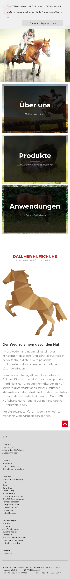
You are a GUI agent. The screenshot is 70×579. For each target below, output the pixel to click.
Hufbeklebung (9, 513)
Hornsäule (7, 534)
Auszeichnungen (10, 453)
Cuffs (4, 482)
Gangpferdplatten (11, 504)
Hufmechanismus (10, 466)
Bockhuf (6, 526)
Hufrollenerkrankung (12, 543)
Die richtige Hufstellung (13, 469)
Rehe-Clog (7, 488)
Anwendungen (35, 206)
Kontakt (6, 550)
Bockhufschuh (9, 493)
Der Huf (6, 460)
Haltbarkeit (7, 510)
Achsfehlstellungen (11, 529)
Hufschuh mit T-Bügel (12, 479)
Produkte (35, 156)
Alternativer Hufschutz (13, 450)
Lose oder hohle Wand (12, 540)
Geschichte (7, 447)
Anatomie (7, 463)
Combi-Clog (8, 490)
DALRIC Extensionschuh (13, 499)
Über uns (35, 105)
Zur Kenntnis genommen (42, 23)
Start (4, 437)
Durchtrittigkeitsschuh (13, 496)
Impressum (7, 553)
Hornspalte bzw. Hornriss (14, 537)
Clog (4, 485)
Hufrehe (6, 523)
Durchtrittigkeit (9, 532)
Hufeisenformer (9, 507)
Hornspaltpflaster (10, 502)
